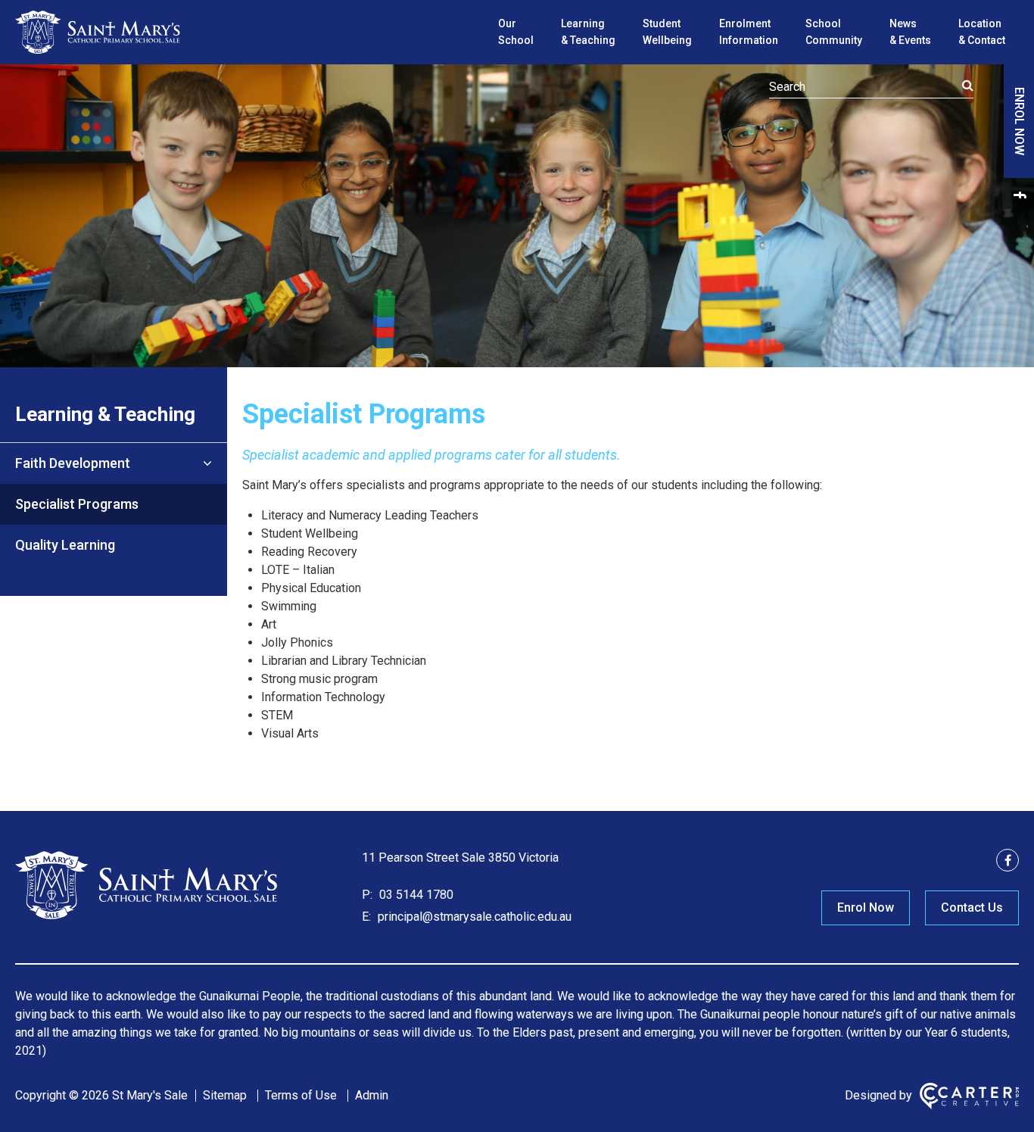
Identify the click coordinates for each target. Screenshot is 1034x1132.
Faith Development (72, 463)
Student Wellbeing (667, 31)
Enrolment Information (748, 31)
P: (367, 894)
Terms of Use (301, 1095)
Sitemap (225, 1095)
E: (366, 916)
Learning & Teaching (588, 31)
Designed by (878, 1095)
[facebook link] (1019, 195)
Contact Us (972, 907)
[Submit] (967, 85)
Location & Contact (981, 31)
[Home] (147, 917)
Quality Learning (65, 545)
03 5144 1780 (414, 894)
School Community (833, 31)
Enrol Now (865, 907)
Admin (371, 1095)
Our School (516, 31)
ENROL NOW (1019, 121)
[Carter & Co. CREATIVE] (969, 1096)
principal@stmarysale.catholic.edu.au (473, 916)
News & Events (910, 31)
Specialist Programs (77, 504)
